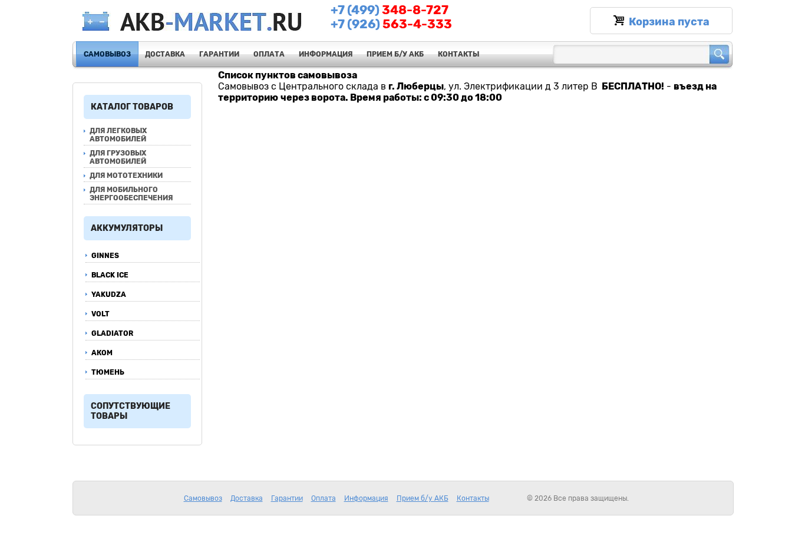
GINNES (105, 256)
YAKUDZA (108, 294)
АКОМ (102, 353)
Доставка (165, 54)
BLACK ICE (109, 275)
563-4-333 (391, 24)
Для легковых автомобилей (118, 135)
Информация (325, 54)
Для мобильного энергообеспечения (131, 194)
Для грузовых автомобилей (118, 157)
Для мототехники (126, 175)
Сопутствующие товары (130, 411)
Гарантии (219, 54)
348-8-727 (389, 10)
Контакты (458, 54)
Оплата (269, 54)
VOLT (100, 314)
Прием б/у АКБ (395, 54)
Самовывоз (107, 54)
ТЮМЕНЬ (107, 372)
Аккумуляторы (127, 228)
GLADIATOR (112, 333)
